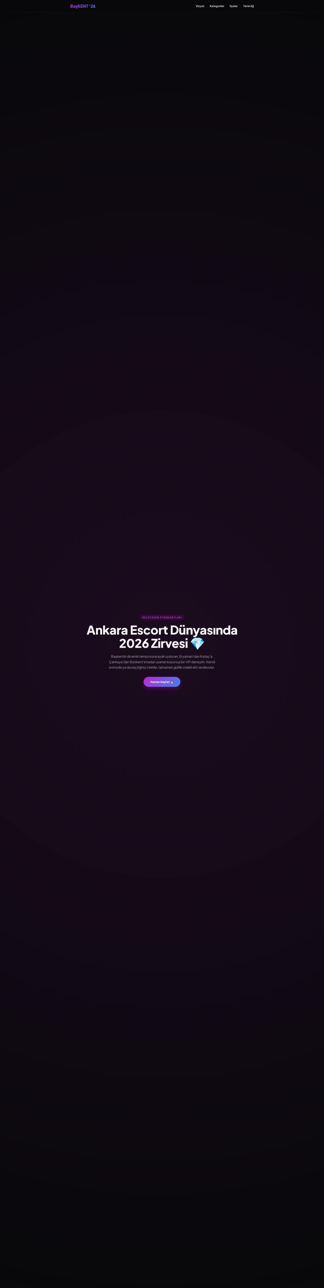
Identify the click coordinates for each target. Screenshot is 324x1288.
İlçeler (234, 6)
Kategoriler (217, 6)
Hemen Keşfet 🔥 (162, 682)
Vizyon (200, 6)
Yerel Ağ (248, 6)
